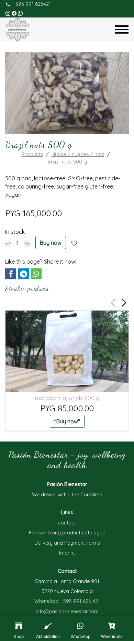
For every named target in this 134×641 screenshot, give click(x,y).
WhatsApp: (47, 601)
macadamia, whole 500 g (67, 398)
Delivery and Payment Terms (67, 543)
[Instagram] (7, 13)
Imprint (67, 553)
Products (32, 154)
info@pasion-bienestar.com (67, 611)
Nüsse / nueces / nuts (78, 154)
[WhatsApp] (20, 13)
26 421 (93, 601)
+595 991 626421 (31, 4)
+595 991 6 (73, 601)
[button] (10, 273)
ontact (68, 523)
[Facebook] (14, 13)
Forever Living (45, 533)
